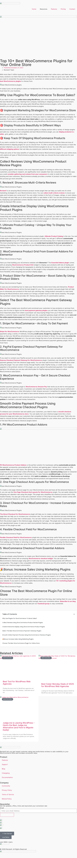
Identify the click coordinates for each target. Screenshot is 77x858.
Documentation (7, 777)
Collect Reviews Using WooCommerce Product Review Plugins (22, 622)
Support (5, 764)
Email (2, 808)
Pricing (63, 9)
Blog (3, 769)
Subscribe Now (7, 815)
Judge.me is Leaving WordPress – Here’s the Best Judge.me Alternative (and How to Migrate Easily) (19, 726)
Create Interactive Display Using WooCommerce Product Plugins (23, 627)
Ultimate (48, 236)
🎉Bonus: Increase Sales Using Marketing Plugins (18, 639)
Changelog (6, 773)
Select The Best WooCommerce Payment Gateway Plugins (21, 631)
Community (6, 786)
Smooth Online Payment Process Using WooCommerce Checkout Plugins (26, 635)
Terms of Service (8, 794)
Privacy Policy (7, 790)
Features (54, 9)
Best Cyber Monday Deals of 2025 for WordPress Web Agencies (57, 685)
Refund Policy (7, 799)
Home (34, 9)
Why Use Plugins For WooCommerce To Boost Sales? (19, 618)
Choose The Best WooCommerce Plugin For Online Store (21, 643)
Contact (72, 9)
